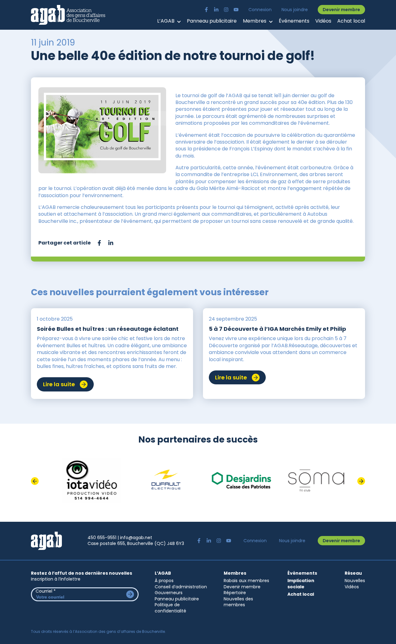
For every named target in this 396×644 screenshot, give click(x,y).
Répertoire (235, 593)
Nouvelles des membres (238, 602)
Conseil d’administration (181, 587)
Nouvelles (355, 580)
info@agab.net (136, 537)
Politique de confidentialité (170, 608)
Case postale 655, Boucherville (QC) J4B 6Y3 (136, 543)
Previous (35, 481)
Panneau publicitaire (212, 21)
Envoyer (130, 594)
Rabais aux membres (246, 580)
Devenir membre (341, 9)
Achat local (351, 21)
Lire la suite (59, 384)
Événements (294, 21)
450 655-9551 (102, 537)
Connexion (260, 10)
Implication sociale (300, 584)
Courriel (46, 591)
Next (361, 481)
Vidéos (323, 21)
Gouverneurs (169, 593)
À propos (164, 580)
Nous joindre (295, 10)
